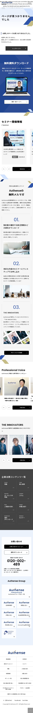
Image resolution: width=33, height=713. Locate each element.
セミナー (25, 663)
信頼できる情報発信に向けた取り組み (16, 694)
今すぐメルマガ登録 (16, 353)
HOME (3, 8)
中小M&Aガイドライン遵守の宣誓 (8, 688)
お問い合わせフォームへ (16, 547)
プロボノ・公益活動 (25, 688)
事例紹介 (25, 659)
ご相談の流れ (25, 668)
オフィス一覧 (8, 678)
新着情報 (8, 673)
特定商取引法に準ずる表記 (24, 683)
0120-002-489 (16, 562)
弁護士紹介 (24, 673)
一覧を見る (22, 169)
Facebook (18, 700)
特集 (8, 668)
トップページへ (19, 48)
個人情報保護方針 (25, 678)
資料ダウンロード (16, 552)
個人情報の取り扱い (8, 683)
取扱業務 (8, 659)
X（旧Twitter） (8, 700)
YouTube (25, 700)
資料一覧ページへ (17, 102)
